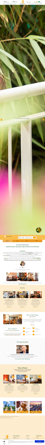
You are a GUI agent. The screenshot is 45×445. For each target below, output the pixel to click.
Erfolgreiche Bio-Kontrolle (22, 299)
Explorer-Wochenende (36, 412)
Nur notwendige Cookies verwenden (39, 443)
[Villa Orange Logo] (22, 2)
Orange (22, 384)
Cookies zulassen (39, 441)
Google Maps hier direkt (9, 417)
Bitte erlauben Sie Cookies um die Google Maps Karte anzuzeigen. (9, 416)
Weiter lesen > (9, 306)
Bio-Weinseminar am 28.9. (9, 299)
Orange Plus (36, 384)
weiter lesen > (32, 324)
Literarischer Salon (35, 300)
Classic (9, 384)
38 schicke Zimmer (30, 253)
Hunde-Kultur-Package (22, 412)
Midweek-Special (9, 412)
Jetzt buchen (22, 121)
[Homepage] (6, 437)
